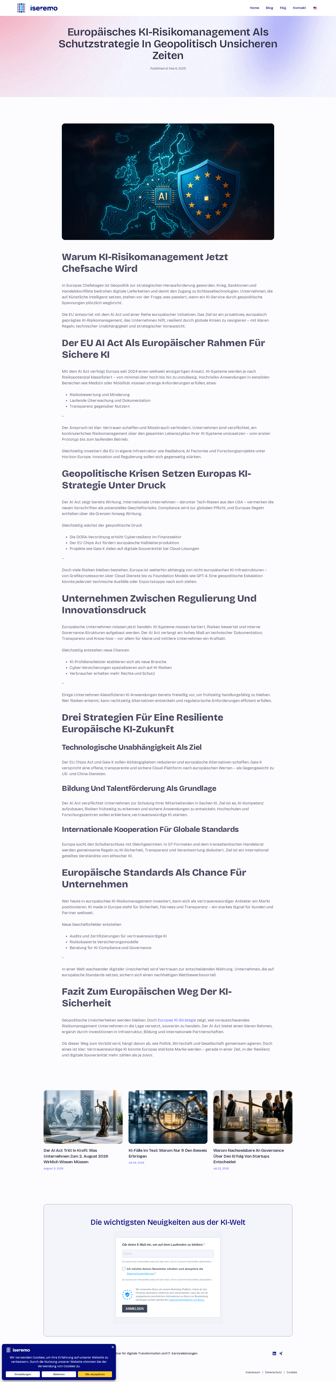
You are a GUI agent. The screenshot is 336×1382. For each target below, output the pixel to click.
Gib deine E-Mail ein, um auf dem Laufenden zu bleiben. (162, 1244)
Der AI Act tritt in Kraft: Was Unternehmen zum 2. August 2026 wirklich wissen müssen (76, 1156)
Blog (269, 8)
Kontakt (299, 8)
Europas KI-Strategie (177, 1020)
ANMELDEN (135, 1308)
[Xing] (281, 1353)
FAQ (283, 8)
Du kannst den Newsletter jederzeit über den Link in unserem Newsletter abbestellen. (167, 1261)
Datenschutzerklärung (140, 1273)
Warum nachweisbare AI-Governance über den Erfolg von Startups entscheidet (248, 1156)
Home (254, 8)
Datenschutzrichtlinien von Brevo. (187, 1300)
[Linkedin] (274, 1353)
